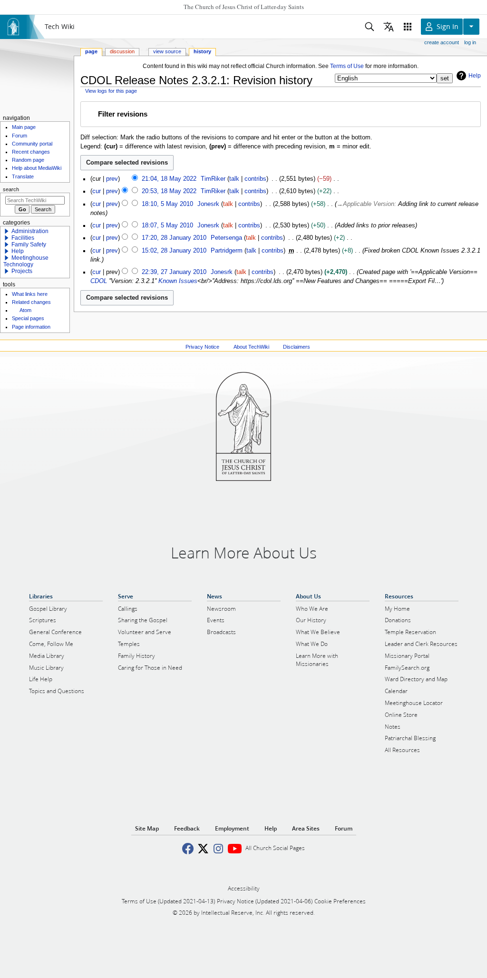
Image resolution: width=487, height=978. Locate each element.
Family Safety (28, 244)
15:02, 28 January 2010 (174, 250)
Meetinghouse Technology (26, 261)
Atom (25, 310)
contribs (255, 179)
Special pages (28, 318)
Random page (28, 160)
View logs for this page (111, 91)
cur (96, 191)
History (202, 51)
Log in (470, 42)
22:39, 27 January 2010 (174, 272)
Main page (24, 127)
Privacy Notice (202, 347)
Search (11, 189)
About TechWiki (251, 347)
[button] (280, 114)
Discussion (122, 51)
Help (474, 75)
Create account (441, 42)
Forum (19, 135)
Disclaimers (296, 347)
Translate (23, 176)
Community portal (32, 144)
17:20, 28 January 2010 (174, 238)
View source (167, 51)
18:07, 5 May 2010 (167, 225)
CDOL (98, 281)
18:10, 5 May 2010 (167, 204)
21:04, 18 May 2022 (169, 179)
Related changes (31, 302)
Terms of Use (347, 66)
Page (91, 51)
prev (112, 179)
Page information (31, 327)
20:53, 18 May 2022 (169, 191)
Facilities (22, 238)
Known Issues (177, 281)
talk (234, 179)
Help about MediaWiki (36, 168)
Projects (21, 271)
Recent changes (31, 152)
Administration (30, 231)
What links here (30, 294)
